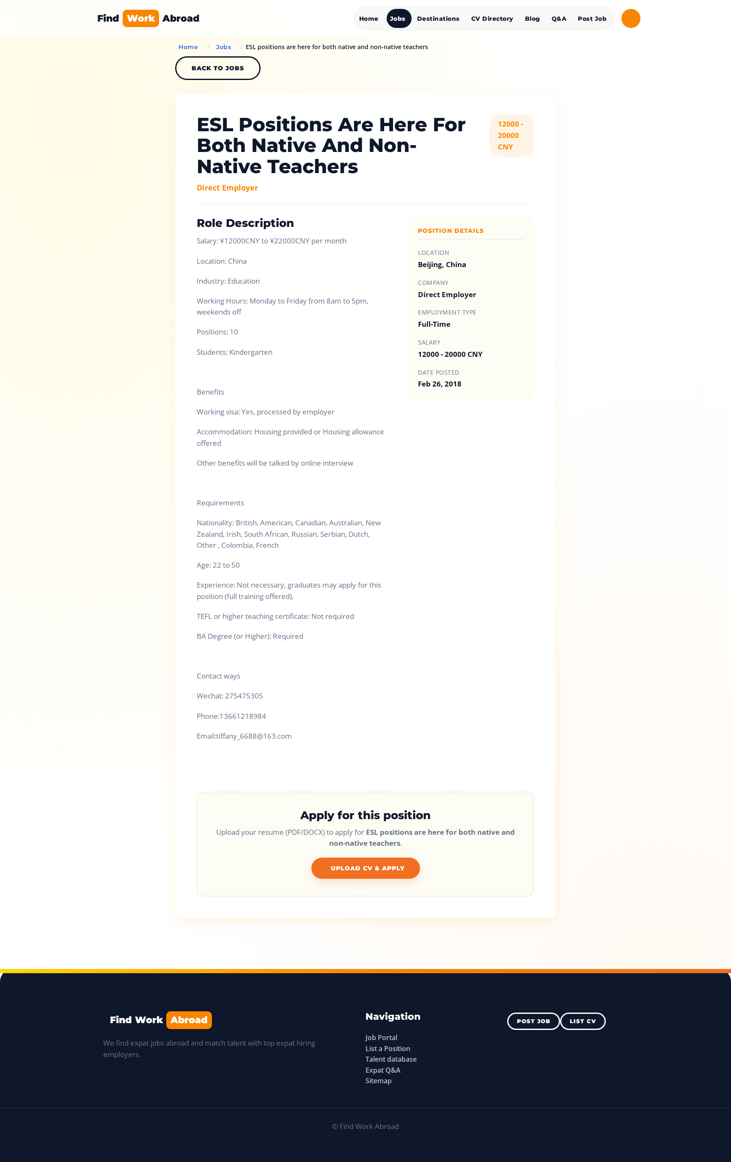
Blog (532, 18)
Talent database (391, 1059)
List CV (583, 1021)
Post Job (592, 18)
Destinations (438, 18)
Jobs (398, 18)
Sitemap (379, 1080)
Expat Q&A (383, 1070)
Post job (533, 1021)
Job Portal (381, 1037)
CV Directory (492, 18)
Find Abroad (148, 18)
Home (369, 18)
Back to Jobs (218, 68)
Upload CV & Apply (368, 868)
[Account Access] (630, 18)
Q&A (559, 18)
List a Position (388, 1048)
